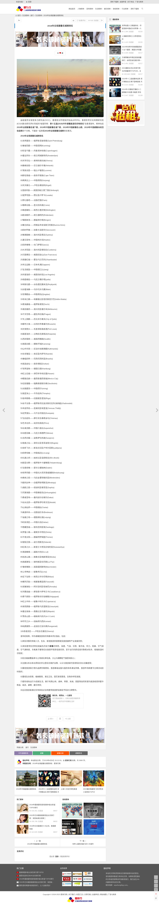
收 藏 (60, 53)
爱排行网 (68, 760)
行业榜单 (125, 9)
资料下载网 (114, 2)
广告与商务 (139, 2)
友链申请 (123, 2)
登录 (29, 2)
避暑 (41, 753)
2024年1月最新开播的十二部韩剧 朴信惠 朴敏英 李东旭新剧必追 (131, 92)
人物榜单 (81, 9)
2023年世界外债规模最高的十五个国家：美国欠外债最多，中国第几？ (132, 50)
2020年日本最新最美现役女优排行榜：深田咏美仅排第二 (39, 882)
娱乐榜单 (107, 9)
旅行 (32, 15)
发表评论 (82, 20)
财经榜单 (116, 9)
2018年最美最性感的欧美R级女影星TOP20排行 (36, 879)
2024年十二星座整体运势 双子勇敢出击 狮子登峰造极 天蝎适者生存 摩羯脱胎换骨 (49, 792)
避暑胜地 (78, 753)
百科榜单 (89, 9)
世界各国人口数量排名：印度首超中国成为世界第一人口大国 (131, 28)
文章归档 (87, 894)
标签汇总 (79, 894)
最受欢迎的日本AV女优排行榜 (30, 876)
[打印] (73, 20)
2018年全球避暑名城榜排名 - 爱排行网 (46, 763)
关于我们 (71, 894)
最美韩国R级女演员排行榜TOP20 (31, 872)
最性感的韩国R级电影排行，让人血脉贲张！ (35, 885)
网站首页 (72, 9)
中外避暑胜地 (23, 753)
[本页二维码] (156, 898)
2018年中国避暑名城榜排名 (26, 789)
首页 (19, 15)
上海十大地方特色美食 (69, 789)
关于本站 (130, 2)
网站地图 (103, 894)
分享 (69, 719)
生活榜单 (98, 9)
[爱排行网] (79, 899)
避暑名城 (30, 127)
